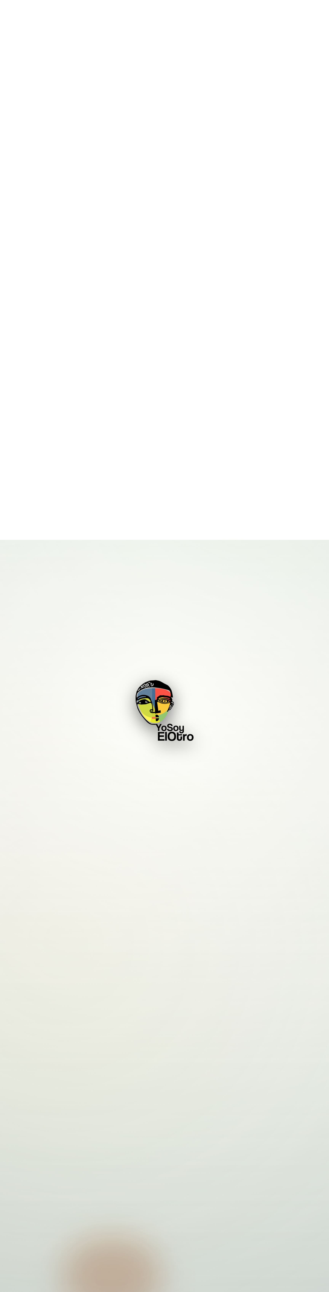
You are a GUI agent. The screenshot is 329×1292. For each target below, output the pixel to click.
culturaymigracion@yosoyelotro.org (247, 1259)
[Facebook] (164, 1240)
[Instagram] (154, 1240)
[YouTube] (175, 1240)
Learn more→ (164, 908)
